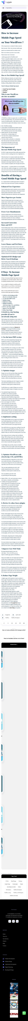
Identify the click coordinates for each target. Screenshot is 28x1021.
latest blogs (12, 607)
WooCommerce (8, 889)
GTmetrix (5, 90)
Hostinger (3, 328)
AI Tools (7, 881)
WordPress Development (15, 617)
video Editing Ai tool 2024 (11, 886)
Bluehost (17, 327)
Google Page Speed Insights (9, 89)
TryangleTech (14, 602)
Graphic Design (7, 884)
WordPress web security (14, 895)
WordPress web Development (18, 892)
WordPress (7, 617)
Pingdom (5, 92)
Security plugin (15, 884)
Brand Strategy (13, 881)
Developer (20, 881)
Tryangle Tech (7, 614)
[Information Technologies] (6, 2)
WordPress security (8, 892)
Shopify (21, 884)
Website (19, 886)
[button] (4, 623)
